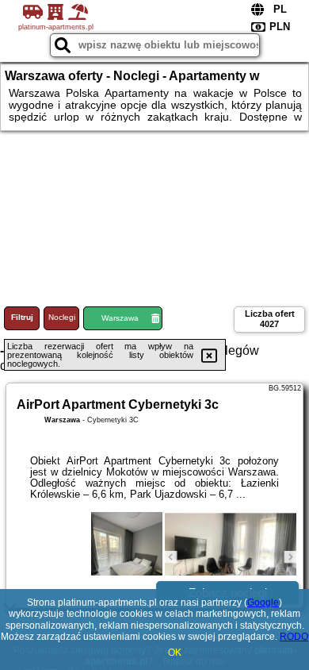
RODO (294, 636)
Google (263, 602)
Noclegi (61, 317)
